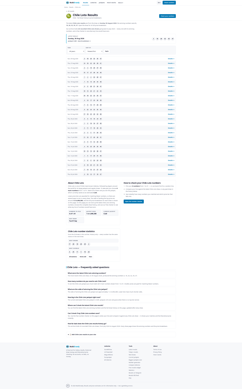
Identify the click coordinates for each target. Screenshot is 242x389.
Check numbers (169, 2)
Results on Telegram (135, 373)
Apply (107, 51)
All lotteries (107, 360)
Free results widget (135, 368)
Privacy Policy (157, 352)
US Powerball (108, 352)
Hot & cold (83, 257)
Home (66, 7)
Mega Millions (108, 355)
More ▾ (120, 3)
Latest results (133, 349)
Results (85, 2)
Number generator (134, 362)
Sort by (88, 47)
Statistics (131, 370)
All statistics (73, 257)
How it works (111, 2)
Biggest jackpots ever (135, 360)
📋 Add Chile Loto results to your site (83, 334)
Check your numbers (167, 16)
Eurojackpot (108, 357)
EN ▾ (159, 2)
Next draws (132, 355)
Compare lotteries (134, 365)
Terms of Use (157, 349)
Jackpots (102, 2)
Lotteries (93, 2)
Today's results (133, 352)
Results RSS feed (134, 375)
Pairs (90, 257)
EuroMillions (108, 349)
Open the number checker (133, 201)
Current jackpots (134, 357)
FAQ (130, 378)
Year (69, 47)
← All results (70, 11)
